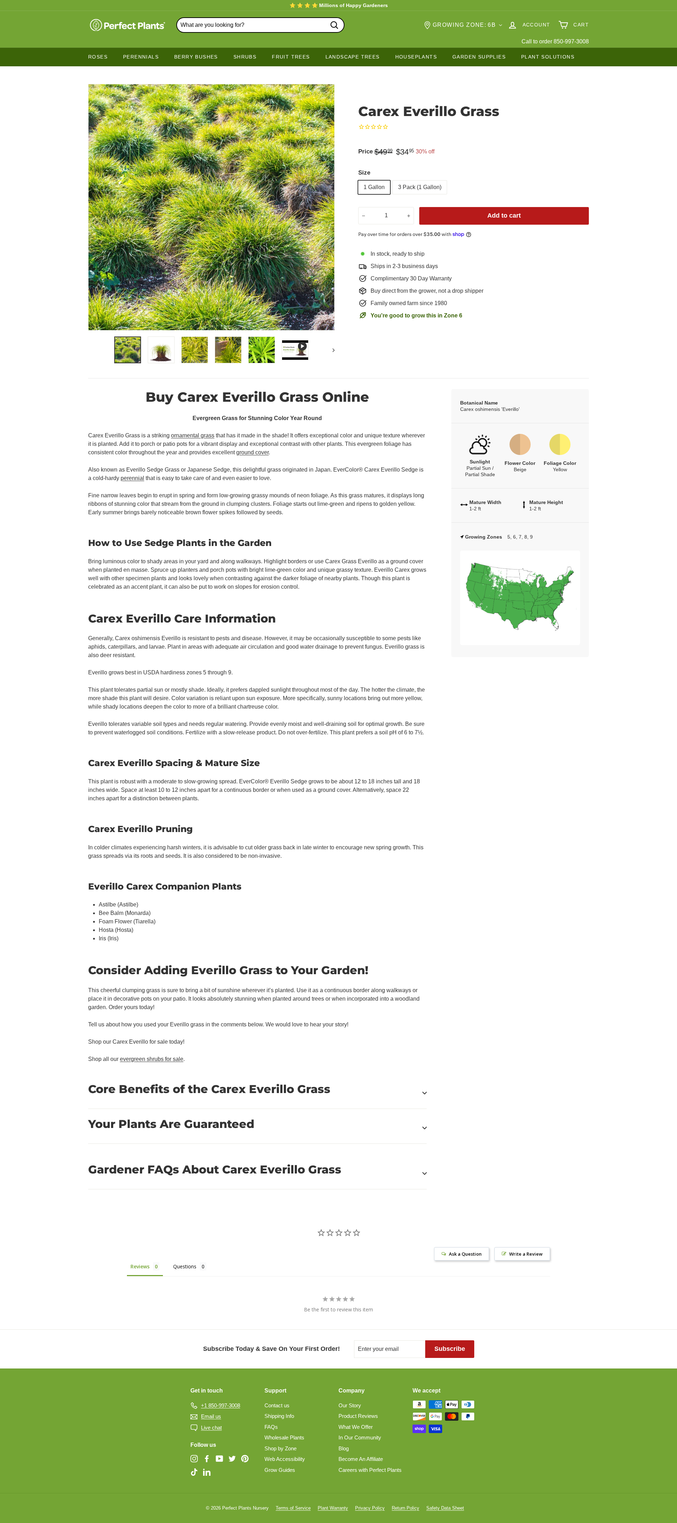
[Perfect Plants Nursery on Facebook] (207, 1459)
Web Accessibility (284, 1459)
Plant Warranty (333, 1508)
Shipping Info (279, 1416)
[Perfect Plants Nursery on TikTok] (194, 1472)
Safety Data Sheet (445, 1508)
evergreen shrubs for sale (151, 1059)
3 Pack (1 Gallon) (419, 187)
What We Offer (355, 1427)
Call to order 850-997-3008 (555, 41)
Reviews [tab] (140, 1266)
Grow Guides (279, 1470)
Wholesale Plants (284, 1437)
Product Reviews (358, 1416)
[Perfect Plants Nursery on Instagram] (194, 1459)
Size (364, 172)
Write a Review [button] (526, 1254)
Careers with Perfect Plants (370, 1470)
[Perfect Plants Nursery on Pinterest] (245, 1459)
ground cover (252, 452)
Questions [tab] (184, 1266)
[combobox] (260, 25)
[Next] (330, 350)
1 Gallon (374, 187)
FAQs (271, 1427)
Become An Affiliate (360, 1459)
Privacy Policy (370, 1508)
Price (365, 151)
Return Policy (405, 1508)
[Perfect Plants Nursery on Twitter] (232, 1459)
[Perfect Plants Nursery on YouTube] (219, 1459)
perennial (132, 478)
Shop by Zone (280, 1448)
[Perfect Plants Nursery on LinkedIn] (207, 1472)
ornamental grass (192, 435)
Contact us (276, 1405)
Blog (343, 1448)
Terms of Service (293, 1508)
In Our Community (359, 1437)
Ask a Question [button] (465, 1254)
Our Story (349, 1405)
